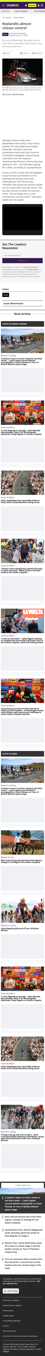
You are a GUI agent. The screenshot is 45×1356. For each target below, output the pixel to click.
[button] (42, 5)
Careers (6, 1326)
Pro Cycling (6, 17)
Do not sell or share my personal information (20, 1336)
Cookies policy (8, 1316)
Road (5, 295)
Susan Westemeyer (19, 33)
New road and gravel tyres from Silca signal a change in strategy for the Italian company (23, 1220)
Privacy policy (8, 1310)
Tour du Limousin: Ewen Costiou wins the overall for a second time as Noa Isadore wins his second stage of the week (23, 1263)
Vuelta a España (21, 11)
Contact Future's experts (12, 1305)
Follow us (26, 53)
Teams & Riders (19, 17)
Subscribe (32, 5)
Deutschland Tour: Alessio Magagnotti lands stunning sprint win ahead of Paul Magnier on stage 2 (24, 1233)
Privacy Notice (33, 269)
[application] (22, 218)
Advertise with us (9, 1331)
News (5, 34)
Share (8, 53)
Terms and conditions (11, 1300)
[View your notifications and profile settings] (26, 5)
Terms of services (30, 267)
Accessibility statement (12, 1321)
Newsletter (38, 53)
